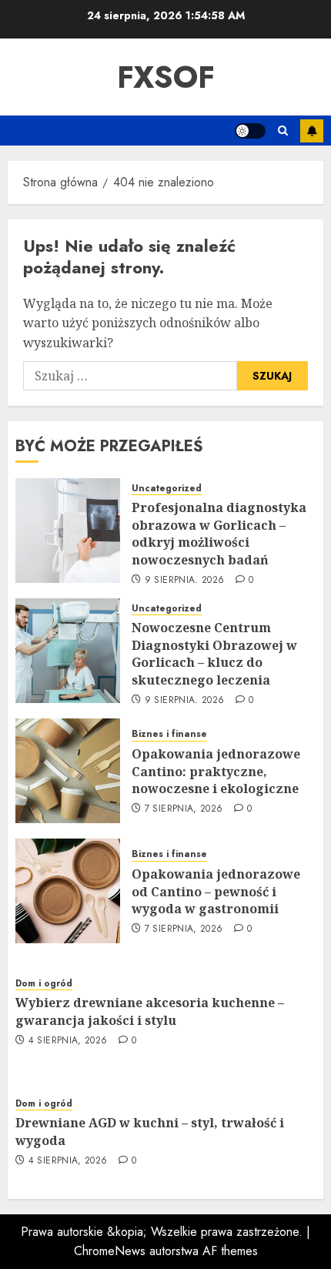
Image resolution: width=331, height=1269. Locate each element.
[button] (283, 131)
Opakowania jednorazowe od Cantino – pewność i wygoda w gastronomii (216, 891)
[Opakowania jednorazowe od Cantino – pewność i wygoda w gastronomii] (67, 891)
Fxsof (166, 77)
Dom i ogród (43, 983)
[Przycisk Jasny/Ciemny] (250, 131)
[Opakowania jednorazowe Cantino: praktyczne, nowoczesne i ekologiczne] (67, 770)
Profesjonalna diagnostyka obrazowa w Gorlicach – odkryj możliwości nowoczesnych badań (219, 533)
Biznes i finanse (169, 734)
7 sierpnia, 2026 (184, 809)
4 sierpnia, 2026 (68, 1041)
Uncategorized (167, 488)
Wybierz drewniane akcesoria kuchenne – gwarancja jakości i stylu (149, 1011)
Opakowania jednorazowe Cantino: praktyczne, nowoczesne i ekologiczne (216, 771)
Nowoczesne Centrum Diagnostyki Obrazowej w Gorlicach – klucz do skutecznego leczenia (214, 653)
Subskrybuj (311, 130)
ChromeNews (109, 1251)
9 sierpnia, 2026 (185, 580)
